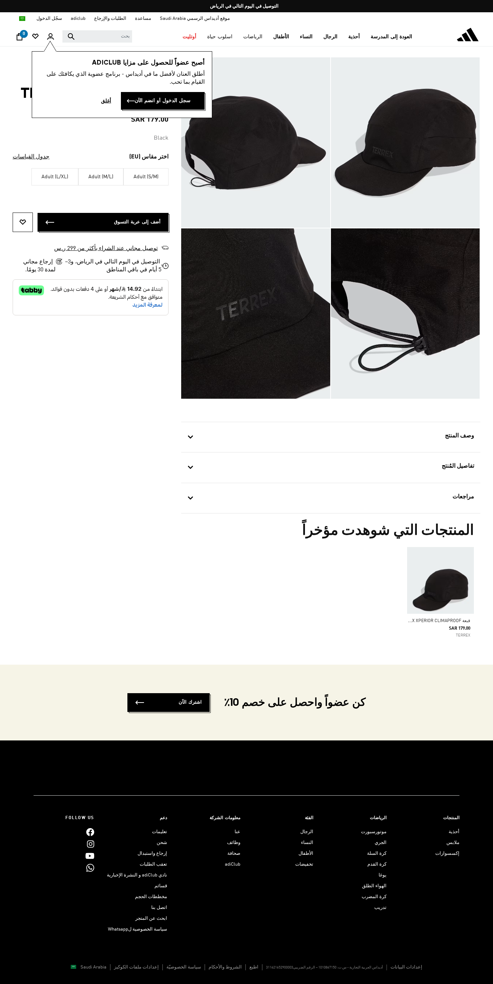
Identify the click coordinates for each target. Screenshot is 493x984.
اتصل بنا (159, 907)
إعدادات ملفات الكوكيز (136, 967)
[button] (391, 36)
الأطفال (305, 853)
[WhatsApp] (90, 867)
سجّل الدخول (49, 18)
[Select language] (22, 18)
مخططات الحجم (151, 897)
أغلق (106, 101)
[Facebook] (90, 832)
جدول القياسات (31, 157)
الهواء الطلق (374, 886)
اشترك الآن (190, 702)
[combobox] (97, 36)
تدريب (380, 907)
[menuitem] (391, 36)
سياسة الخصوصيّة (183, 967)
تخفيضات (304, 864)
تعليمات (159, 832)
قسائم (160, 886)
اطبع (253, 967)
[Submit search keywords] (71, 36)
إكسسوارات (447, 853)
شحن (162, 842)
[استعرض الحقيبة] (19, 38)
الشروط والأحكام (225, 967)
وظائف (233, 842)
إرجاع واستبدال (152, 853)
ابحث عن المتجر (151, 918)
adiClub (232, 864)
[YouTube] (90, 855)
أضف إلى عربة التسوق (137, 222)
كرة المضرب (374, 897)
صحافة (233, 853)
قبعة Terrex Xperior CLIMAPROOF (434, 621)
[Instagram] (90, 843)
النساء (307, 842)
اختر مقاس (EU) (149, 157)
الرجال (306, 832)
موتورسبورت (374, 832)
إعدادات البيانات (406, 967)
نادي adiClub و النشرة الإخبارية (137, 875)
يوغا (383, 875)
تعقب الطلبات (153, 864)
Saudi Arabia (93, 967)
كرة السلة (377, 853)
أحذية (454, 832)
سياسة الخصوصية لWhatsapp (137, 929)
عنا (237, 832)
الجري (381, 842)
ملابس (452, 842)
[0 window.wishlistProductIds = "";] (35, 37)
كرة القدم (377, 864)
